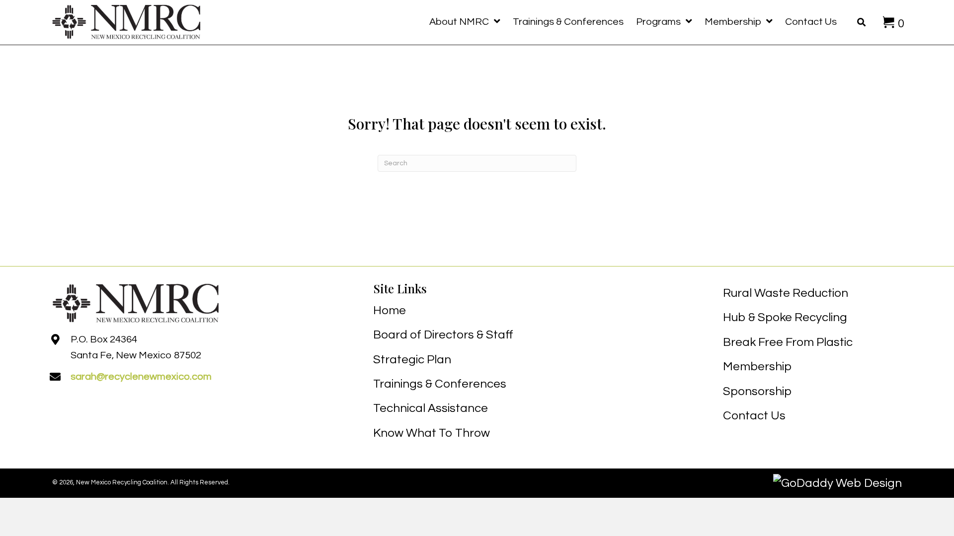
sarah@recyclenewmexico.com (141, 377)
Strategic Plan (412, 359)
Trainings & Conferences (439, 384)
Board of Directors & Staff (443, 335)
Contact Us (754, 415)
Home (389, 310)
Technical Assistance (430, 408)
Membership (757, 366)
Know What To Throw (431, 433)
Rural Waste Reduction (785, 293)
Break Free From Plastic (788, 342)
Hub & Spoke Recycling (785, 317)
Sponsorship (757, 391)
